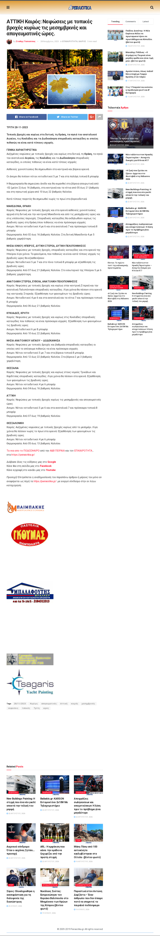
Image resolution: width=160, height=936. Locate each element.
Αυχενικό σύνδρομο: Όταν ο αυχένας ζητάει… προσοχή (21, 850)
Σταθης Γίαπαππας (25, 41)
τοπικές (26, 708)
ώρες (46, 708)
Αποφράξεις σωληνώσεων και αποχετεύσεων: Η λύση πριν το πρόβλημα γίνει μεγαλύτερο (87, 805)
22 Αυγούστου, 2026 (16, 813)
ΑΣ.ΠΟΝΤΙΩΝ (116, 257)
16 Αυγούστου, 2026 (83, 861)
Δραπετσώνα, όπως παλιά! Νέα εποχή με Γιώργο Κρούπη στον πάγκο (139, 74)
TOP (78, 841)
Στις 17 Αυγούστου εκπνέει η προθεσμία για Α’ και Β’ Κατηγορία (139, 90)
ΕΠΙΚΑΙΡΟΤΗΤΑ (70, 41)
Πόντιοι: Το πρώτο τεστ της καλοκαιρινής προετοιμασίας (118, 265)
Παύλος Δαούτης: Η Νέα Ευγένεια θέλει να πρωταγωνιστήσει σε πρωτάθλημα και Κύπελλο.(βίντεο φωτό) (139, 36)
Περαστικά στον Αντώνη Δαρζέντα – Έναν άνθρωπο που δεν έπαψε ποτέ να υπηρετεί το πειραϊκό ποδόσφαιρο (88, 898)
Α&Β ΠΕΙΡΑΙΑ (57, 450)
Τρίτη (37, 708)
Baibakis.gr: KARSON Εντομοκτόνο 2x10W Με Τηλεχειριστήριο (54, 802)
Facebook (46, 465)
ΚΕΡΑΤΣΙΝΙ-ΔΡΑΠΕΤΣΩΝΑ (116, 287)
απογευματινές (49, 704)
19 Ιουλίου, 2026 (49, 913)
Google (52, 461)
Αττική (64, 704)
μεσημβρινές (88, 704)
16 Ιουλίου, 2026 (82, 909)
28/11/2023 (20, 704)
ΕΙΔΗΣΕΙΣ (13, 793)
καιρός (74, 704)
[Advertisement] (55, 737)
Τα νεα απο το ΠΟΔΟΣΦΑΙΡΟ (23, 450)
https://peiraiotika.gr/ (23, 454)
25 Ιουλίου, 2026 (15, 906)
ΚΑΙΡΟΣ (82, 41)
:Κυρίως (34, 704)
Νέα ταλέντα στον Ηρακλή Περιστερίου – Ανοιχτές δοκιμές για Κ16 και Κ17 (139, 157)
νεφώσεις (13, 708)
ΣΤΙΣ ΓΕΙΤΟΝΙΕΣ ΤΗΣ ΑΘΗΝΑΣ (142, 256)
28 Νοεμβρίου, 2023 (49, 41)
